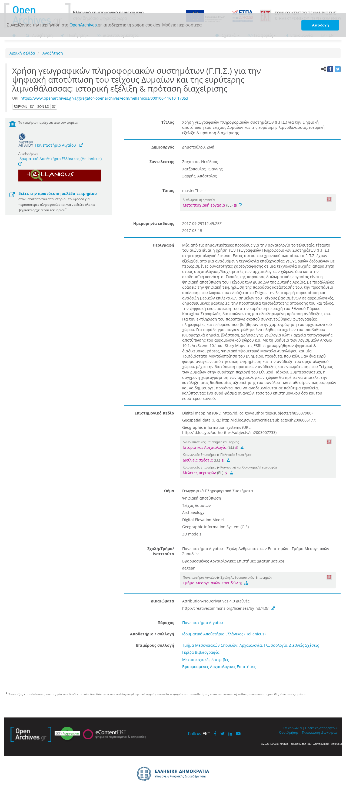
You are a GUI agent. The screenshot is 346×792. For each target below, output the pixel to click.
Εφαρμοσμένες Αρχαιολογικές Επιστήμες (219, 666)
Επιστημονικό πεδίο (154, 413)
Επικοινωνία (292, 728)
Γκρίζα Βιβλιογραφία (200, 652)
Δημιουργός (162, 147)
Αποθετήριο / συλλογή (152, 633)
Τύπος (168, 190)
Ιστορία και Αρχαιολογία (205, 447)
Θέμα (169, 490)
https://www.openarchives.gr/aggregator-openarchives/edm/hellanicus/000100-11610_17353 (104, 98)
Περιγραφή (163, 245)
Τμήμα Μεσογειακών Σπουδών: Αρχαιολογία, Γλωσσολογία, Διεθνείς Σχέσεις (250, 645)
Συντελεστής (161, 161)
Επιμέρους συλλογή (155, 645)
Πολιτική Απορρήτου (321, 728)
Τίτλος (167, 122)
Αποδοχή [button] (320, 25)
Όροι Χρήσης (288, 732)
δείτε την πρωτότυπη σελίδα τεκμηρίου (57, 193)
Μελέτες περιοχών (199, 472)
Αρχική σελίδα (22, 53)
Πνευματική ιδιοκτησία (319, 732)
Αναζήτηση (52, 53)
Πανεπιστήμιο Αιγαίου (55, 145)
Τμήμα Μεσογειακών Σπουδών (211, 582)
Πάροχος (166, 622)
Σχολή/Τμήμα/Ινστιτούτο (160, 551)
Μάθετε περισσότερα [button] (182, 25)
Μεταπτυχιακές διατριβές (205, 659)
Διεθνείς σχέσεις (198, 460)
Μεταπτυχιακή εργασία (204, 205)
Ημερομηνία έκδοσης (153, 223)
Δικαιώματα (162, 601)
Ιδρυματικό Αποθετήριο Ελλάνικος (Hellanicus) (60, 158)
